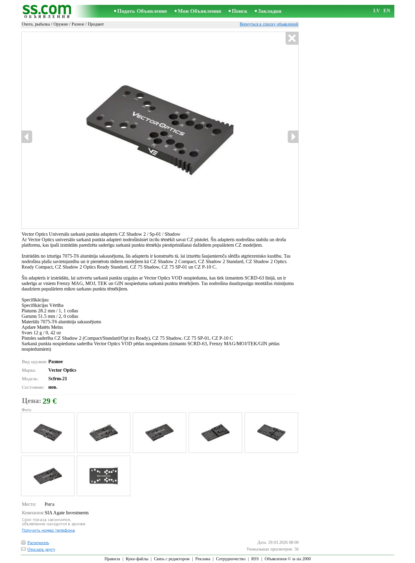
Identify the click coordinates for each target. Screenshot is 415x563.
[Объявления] (48, 11)
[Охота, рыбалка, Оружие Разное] (47, 432)
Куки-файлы (137, 559)
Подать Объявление (142, 11)
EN (386, 10)
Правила (112, 559)
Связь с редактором (172, 559)
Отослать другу (41, 549)
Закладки (269, 11)
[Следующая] (292, 136)
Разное (78, 24)
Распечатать (38, 542)
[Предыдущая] (27, 136)
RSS (255, 559)
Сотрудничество (230, 559)
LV (376, 10)
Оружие (60, 24)
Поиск (239, 11)
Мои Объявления (199, 11)
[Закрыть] (291, 38)
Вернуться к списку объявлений (269, 24)
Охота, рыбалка (36, 24)
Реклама (202, 559)
